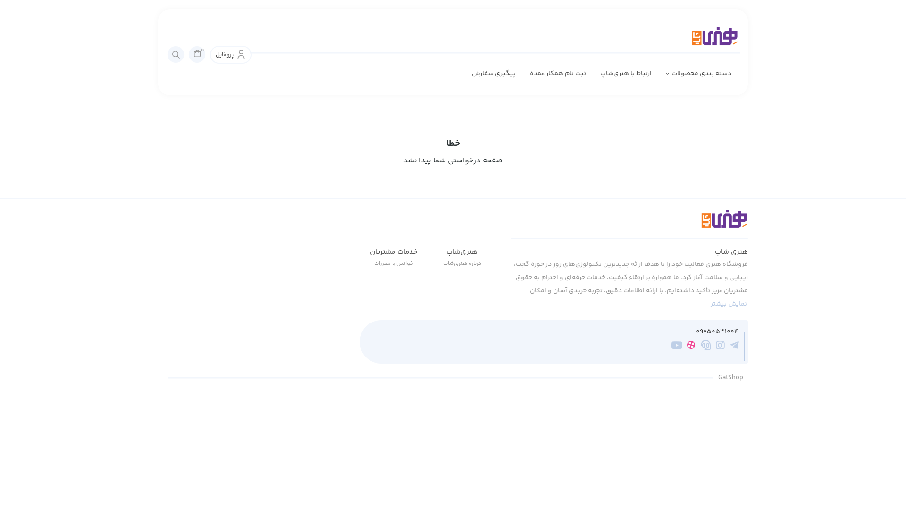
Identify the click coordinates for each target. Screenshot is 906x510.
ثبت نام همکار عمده (558, 73)
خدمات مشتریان (394, 251)
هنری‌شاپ (462, 251)
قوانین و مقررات (393, 263)
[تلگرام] (734, 347)
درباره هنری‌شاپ (462, 263)
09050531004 (717, 332)
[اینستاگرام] (720, 347)
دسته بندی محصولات (701, 73)
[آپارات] (691, 347)
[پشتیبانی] (705, 347)
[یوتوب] (677, 347)
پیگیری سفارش (494, 73)
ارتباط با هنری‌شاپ (626, 73)
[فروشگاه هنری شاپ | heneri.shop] (629, 224)
